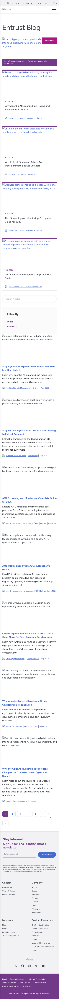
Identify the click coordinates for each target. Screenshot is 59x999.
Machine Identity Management (18, 388)
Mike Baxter (33, 456)
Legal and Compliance (41, 943)
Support (35, 891)
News (4, 928)
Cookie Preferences (10, 986)
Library (34, 939)
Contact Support (9, 891)
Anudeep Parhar (20, 801)
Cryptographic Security (15, 659)
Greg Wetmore (33, 659)
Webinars (36, 909)
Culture (35, 902)
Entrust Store (37, 932)
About (34, 887)
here (12, 869)
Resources (36, 936)
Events (35, 905)
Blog (47, 3)
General (9, 801)
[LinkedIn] (36, 966)
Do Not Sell (26, 986)
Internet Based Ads (37, 979)
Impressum (36, 913)
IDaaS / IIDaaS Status (40, 925)
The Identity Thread (10, 936)
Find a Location (8, 894)
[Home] (6, 9)
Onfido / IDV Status (40, 928)
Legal (4, 979)
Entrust (36, 388)
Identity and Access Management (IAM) (25, 118)
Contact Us (7, 887)
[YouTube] (43, 966)
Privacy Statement (36, 871)
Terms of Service (9, 983)
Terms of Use (22, 871)
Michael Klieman (31, 726)
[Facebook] (23, 966)
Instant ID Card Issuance (16, 456)
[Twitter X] (16, 966)
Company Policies (41, 983)
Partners (35, 894)
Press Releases (8, 932)
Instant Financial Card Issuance (22, 174)
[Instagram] (29, 966)
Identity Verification (14, 726)
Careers (35, 898)
